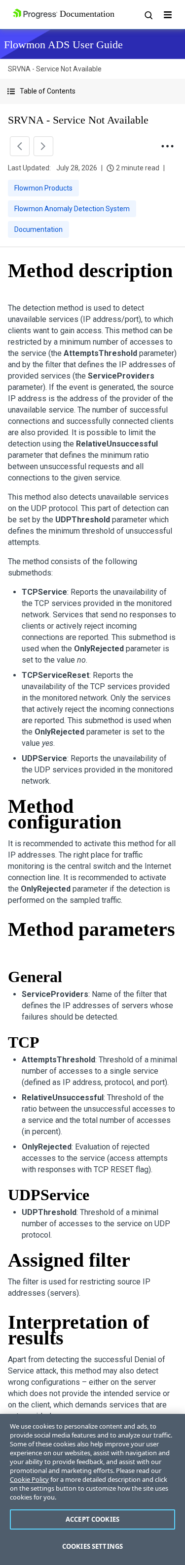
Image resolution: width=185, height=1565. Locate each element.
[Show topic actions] (167, 146)
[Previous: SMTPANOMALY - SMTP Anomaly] (20, 146)
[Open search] (148, 14)
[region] (92, 1489)
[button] (92, 91)
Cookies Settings (92, 1546)
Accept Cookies (92, 1519)
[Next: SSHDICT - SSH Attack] (43, 146)
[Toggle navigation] (167, 14)
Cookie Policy (29, 1479)
